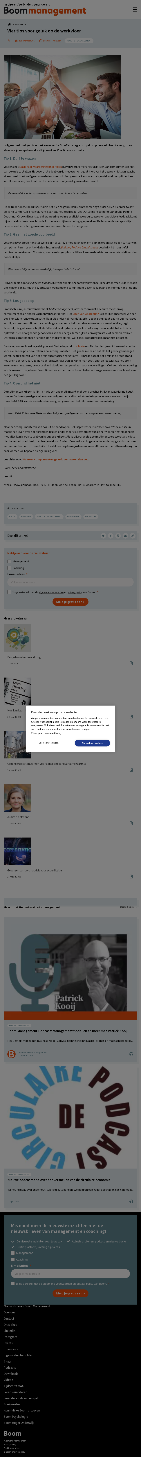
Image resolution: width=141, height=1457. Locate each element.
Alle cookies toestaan (92, 743)
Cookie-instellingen (49, 742)
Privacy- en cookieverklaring (46, 733)
